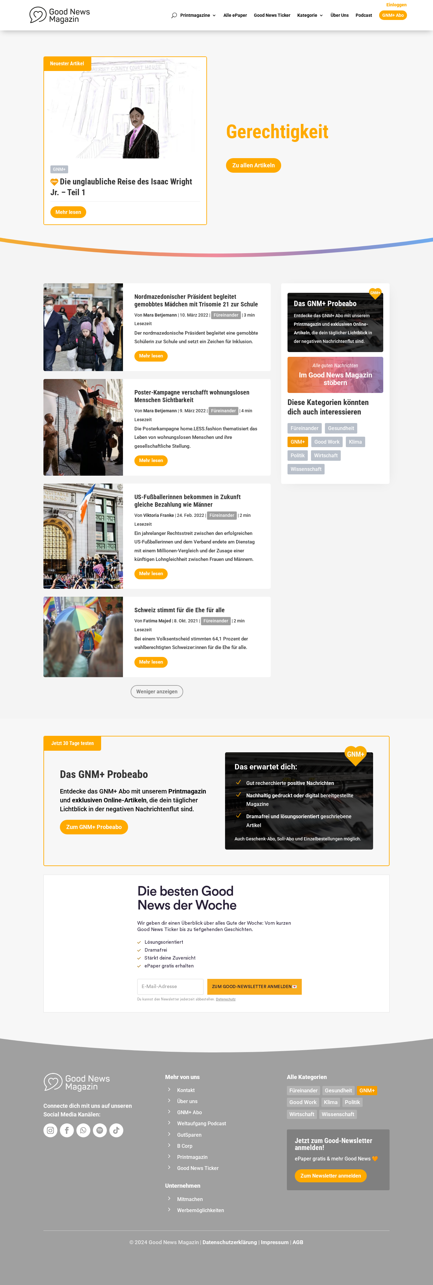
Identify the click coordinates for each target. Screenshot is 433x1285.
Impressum (275, 1242)
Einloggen (396, 5)
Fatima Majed (157, 620)
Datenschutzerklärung (230, 1242)
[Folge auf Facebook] (67, 1130)
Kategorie (307, 15)
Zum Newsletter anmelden (331, 1176)
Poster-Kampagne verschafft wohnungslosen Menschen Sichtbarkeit (191, 396)
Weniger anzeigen (157, 692)
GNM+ (59, 169)
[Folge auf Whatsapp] (83, 1130)
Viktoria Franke (158, 515)
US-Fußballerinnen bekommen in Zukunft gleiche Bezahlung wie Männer (187, 500)
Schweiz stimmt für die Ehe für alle (179, 610)
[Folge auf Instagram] (50, 1130)
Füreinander (226, 315)
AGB (298, 1242)
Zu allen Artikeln (253, 165)
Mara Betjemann (160, 315)
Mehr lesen (68, 212)
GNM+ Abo (393, 15)
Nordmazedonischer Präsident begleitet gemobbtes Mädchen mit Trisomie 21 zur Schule (196, 300)
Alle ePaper (235, 15)
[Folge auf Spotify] (100, 1130)
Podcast (364, 15)
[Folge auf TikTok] (116, 1130)
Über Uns (340, 15)
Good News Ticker (272, 15)
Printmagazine (195, 15)
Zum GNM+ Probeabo (94, 827)
